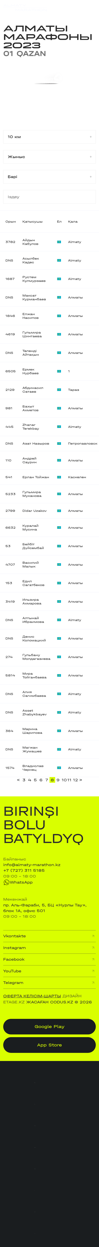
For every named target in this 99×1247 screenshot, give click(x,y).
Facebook (13, 959)
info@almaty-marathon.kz (31, 865)
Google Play (50, 1026)
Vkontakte (14, 936)
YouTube (12, 971)
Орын (10, 221)
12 (75, 780)
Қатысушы (32, 221)
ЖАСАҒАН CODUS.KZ (49, 1002)
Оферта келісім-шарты (32, 996)
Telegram (13, 982)
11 (69, 780)
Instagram (14, 948)
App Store (49, 1044)
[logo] (25, 7)
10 (64, 780)
